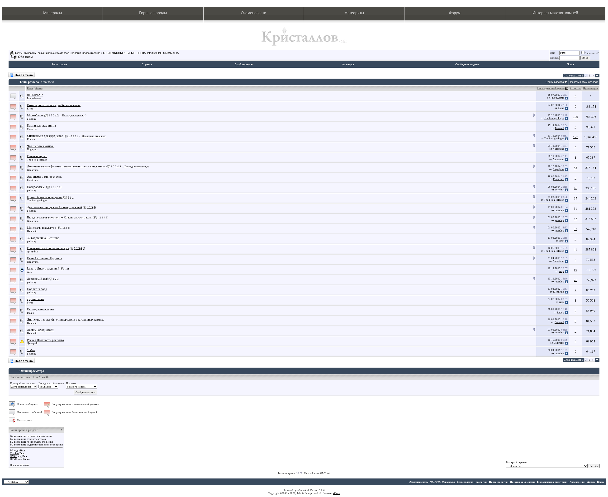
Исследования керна (40, 309)
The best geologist (554, 118)
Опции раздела (555, 81)
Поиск (570, 64)
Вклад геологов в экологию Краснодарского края (59, 217)
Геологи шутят (37, 156)
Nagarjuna (32, 149)
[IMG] (13, 456)
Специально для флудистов (45, 135)
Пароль (554, 57)
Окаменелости (253, 13)
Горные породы (153, 13)
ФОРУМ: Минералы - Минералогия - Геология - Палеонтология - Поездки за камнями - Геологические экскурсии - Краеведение (507, 481)
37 (575, 229)
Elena (30, 108)
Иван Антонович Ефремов (44, 258)
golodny (31, 118)
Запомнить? (592, 53)
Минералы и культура (41, 227)
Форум (455, 13)
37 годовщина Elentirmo (43, 238)
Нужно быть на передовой (44, 197)
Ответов (575, 88)
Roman (31, 139)
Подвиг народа (37, 289)
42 (575, 219)
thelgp (30, 312)
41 (575, 249)
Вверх (600, 481)
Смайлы (14, 453)
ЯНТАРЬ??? (35, 95)
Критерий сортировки (22, 383)
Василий (32, 231)
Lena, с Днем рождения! (43, 268)
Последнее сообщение (551, 88)
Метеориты (354, 13)
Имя (552, 52)
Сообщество (242, 64)
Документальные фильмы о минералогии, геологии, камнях (66, 166)
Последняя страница (74, 115)
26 (575, 280)
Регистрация (59, 64)
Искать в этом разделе (584, 81)
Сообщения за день (467, 64)
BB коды (14, 450)
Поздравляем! (36, 187)
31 (575, 208)
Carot (337, 493)
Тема (30, 88)
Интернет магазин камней (555, 13)
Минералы (52, 13)
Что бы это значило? (40, 146)
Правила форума (19, 465)
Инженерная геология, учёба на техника (54, 105)
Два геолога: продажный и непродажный (54, 207)
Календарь (348, 64)
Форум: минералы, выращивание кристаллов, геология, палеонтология (57, 53)
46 (575, 188)
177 (575, 137)
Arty (561, 240)
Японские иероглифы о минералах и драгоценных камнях (65, 319)
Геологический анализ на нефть (48, 248)
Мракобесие (35, 115)
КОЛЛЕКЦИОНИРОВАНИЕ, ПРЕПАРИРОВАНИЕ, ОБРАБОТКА (141, 53)
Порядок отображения (51, 383)
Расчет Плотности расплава (45, 340)
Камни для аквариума (41, 125)
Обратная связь (418, 481)
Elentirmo (32, 180)
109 (575, 116)
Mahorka (32, 129)
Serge (30, 302)
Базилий (559, 128)
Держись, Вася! (37, 278)
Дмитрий (32, 343)
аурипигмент (35, 299)
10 (575, 270)
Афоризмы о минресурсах (44, 176)
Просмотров (590, 88)
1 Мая (31, 350)
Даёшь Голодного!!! (40, 329)
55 (575, 168)
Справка (147, 64)
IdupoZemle (34, 98)
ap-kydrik (32, 251)
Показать (71, 383)
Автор (39, 88)
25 (575, 198)
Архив (591, 481)
